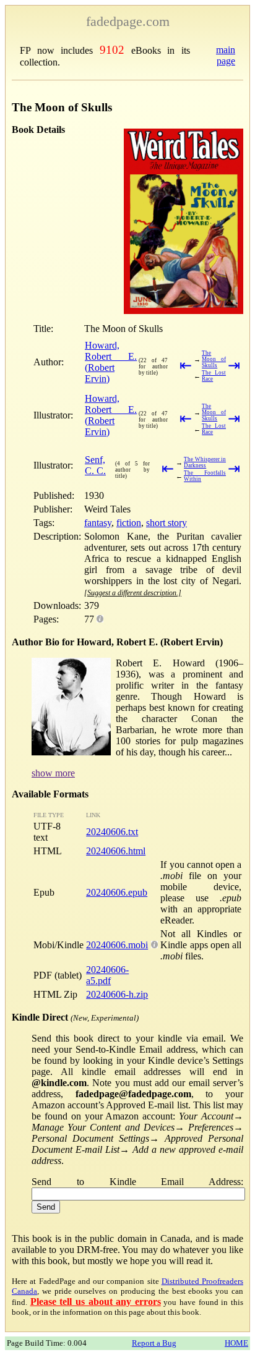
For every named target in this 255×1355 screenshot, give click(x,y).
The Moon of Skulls (214, 359)
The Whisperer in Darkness (205, 462)
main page (225, 55)
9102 (112, 49)
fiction (128, 522)
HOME (236, 1343)
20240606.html (115, 851)
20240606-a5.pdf (107, 975)
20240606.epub (116, 892)
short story (166, 522)
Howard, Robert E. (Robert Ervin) (111, 362)
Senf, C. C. (95, 465)
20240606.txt (112, 831)
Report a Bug (154, 1343)
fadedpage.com (128, 21)
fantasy (97, 522)
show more (53, 773)
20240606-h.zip (117, 994)
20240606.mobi (117, 945)
